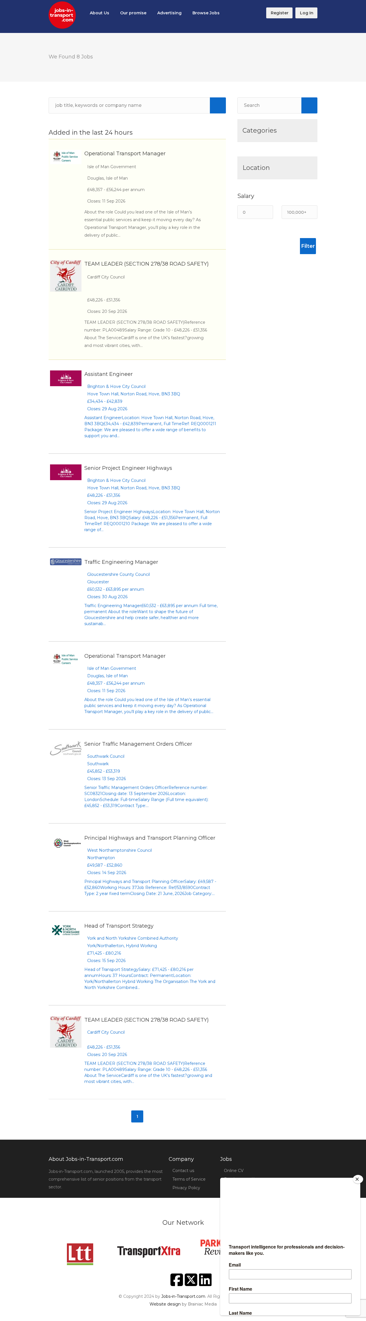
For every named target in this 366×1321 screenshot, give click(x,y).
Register (280, 12)
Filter (308, 246)
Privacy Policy (186, 1187)
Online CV (234, 1170)
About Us (99, 12)
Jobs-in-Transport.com (183, 1296)
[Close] (358, 1179)
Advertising (169, 12)
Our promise (133, 12)
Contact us (183, 1170)
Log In (306, 12)
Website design (165, 1304)
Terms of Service (189, 1179)
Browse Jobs (206, 12)
